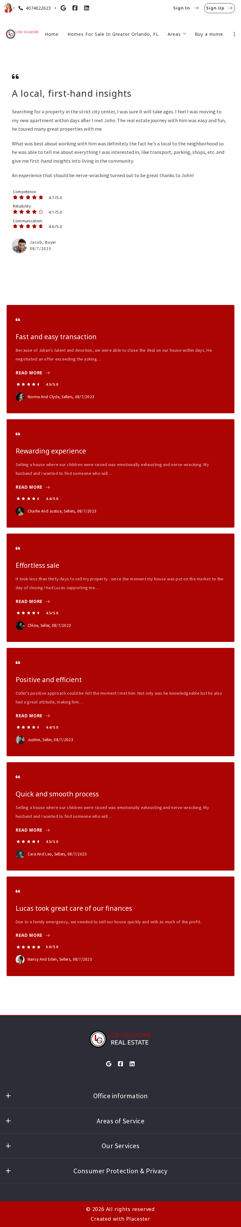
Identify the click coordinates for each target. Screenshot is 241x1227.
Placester (138, 1218)
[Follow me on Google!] (63, 8)
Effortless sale (37, 565)
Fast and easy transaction (56, 336)
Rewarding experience (51, 451)
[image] (19, 245)
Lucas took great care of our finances (74, 908)
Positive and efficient (49, 679)
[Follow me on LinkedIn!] (86, 8)
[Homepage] (22, 34)
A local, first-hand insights (72, 93)
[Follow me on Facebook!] (75, 8)
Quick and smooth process (57, 794)
